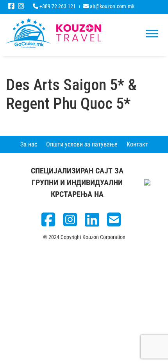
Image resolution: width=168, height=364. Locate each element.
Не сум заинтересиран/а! (84, 306)
